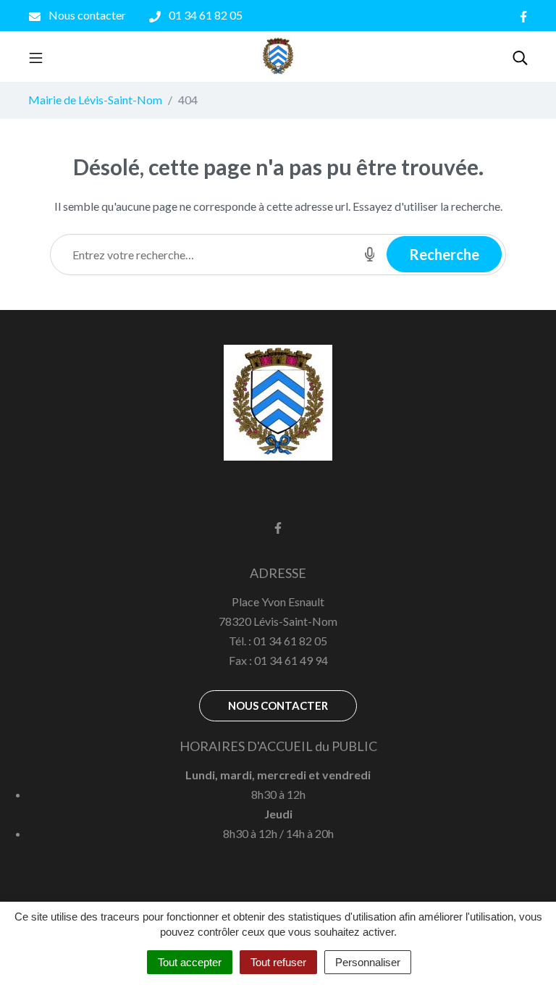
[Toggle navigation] (35, 56)
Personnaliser (367, 962)
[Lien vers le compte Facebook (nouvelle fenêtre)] (523, 15)
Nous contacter (278, 705)
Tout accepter (190, 962)
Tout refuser (278, 962)
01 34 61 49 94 (291, 660)
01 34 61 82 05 (290, 640)
